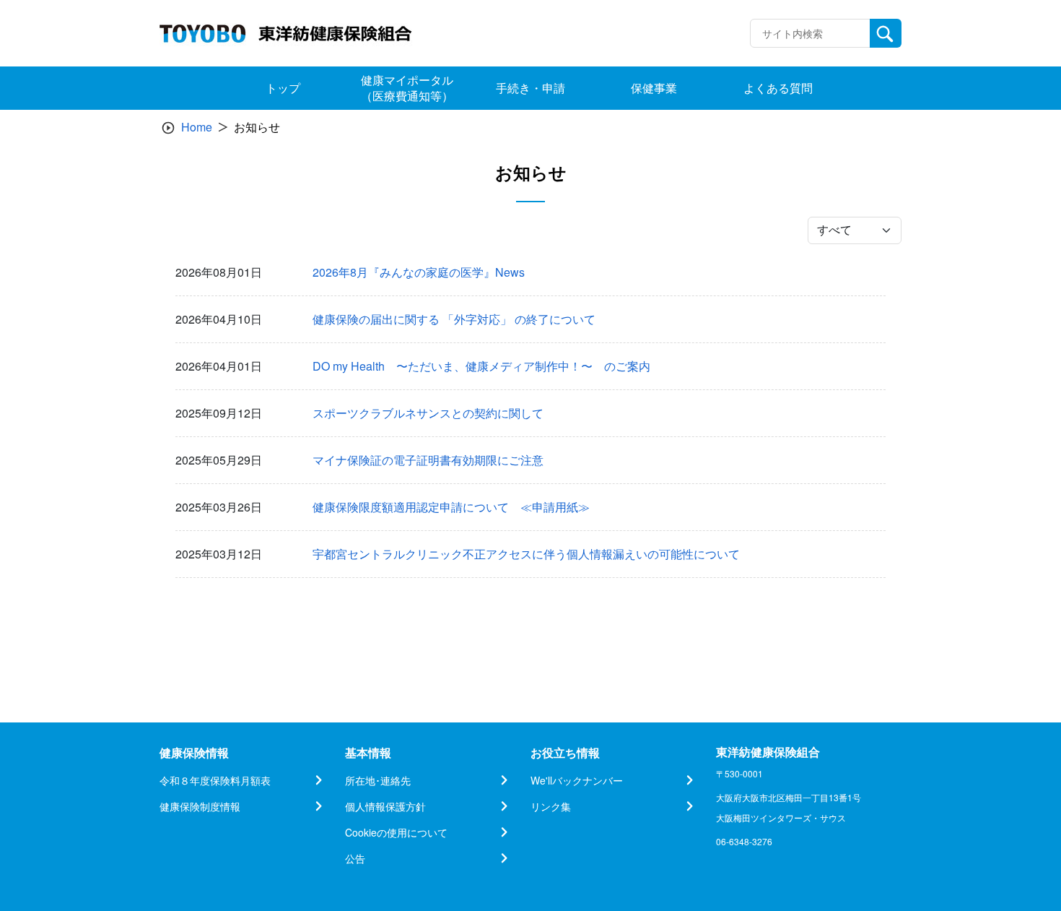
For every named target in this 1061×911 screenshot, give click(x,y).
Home (196, 126)
